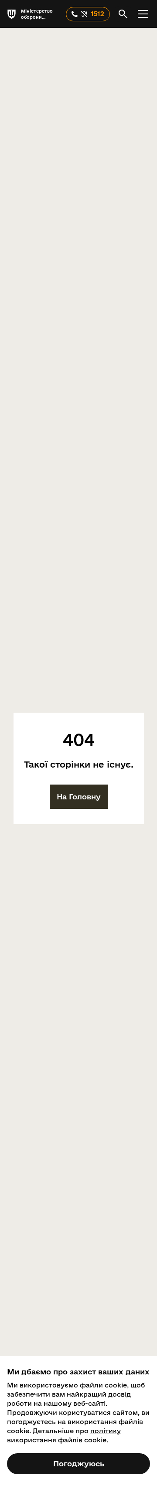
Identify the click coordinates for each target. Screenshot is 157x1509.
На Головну (79, 796)
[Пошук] (123, 14)
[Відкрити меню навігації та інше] (143, 14)
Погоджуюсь (78, 1463)
